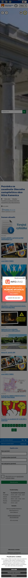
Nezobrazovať (19, 278)
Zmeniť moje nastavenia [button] (14, 572)
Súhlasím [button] (14, 569)
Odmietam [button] (14, 576)
